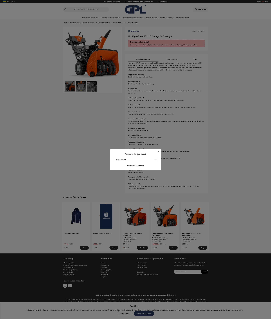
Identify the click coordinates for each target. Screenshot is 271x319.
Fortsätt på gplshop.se (135, 165)
